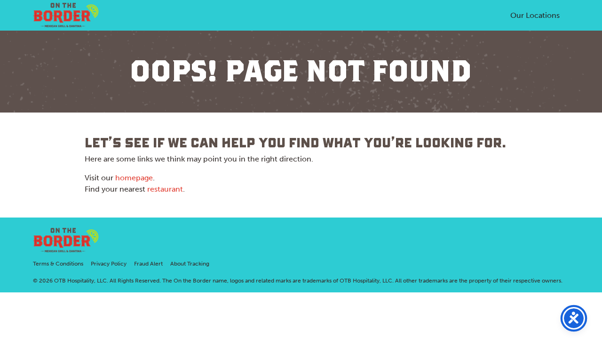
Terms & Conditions (58, 263)
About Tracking (189, 263)
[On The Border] (66, 15)
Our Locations (535, 15)
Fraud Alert (148, 263)
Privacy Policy (109, 263)
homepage (134, 177)
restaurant (165, 189)
